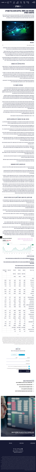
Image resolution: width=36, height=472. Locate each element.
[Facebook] (22, 449)
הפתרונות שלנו (33, 443)
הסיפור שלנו (22, 443)
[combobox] (1, 2)
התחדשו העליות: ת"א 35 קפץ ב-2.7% (26, 388)
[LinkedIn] (15, 449)
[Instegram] (13, 449)
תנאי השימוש (16, 366)
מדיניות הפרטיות (19, 366)
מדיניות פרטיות (21, 451)
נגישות (13, 451)
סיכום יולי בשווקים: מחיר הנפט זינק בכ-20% (25, 386)
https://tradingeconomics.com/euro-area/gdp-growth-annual (24, 267)
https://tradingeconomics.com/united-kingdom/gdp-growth (24, 265)
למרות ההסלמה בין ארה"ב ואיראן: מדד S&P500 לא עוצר (24, 382)
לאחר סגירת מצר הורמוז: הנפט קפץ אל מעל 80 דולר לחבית (23, 391)
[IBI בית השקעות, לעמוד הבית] (33, 2)
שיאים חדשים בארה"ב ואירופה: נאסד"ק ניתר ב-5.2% (24, 384)
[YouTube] (20, 449)
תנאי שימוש (16, 451)
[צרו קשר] (1, 237)
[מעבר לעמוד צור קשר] (5, 2)
